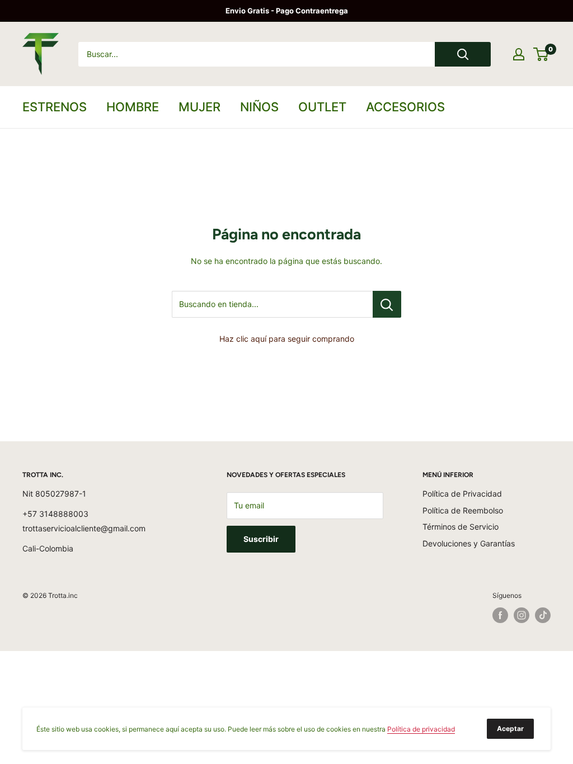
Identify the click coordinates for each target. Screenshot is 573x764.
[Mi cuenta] (518, 54)
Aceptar (510, 728)
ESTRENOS (54, 107)
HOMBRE (132, 107)
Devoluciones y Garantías (468, 543)
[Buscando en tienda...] (387, 304)
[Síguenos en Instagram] (521, 615)
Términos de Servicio (460, 526)
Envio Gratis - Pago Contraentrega (287, 10)
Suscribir (261, 539)
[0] (541, 54)
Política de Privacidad (462, 493)
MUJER (199, 107)
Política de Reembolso (462, 510)
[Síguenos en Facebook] (500, 615)
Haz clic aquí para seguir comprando (286, 338)
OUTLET (322, 107)
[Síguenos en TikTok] (543, 615)
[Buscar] (463, 54)
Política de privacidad (421, 729)
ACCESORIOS (405, 107)
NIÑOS (259, 107)
